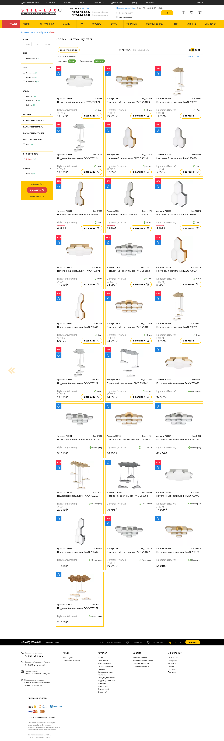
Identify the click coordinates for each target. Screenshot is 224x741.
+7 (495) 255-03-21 (89, 14)
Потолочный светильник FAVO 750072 (177, 495)
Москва (85, 8)
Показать (35, 190)
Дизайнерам (117, 2)
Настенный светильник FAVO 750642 (77, 552)
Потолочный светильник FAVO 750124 (78, 439)
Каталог (13, 24)
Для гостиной (103, 689)
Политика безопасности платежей (41, 717)
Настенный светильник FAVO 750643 (77, 214)
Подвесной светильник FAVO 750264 (127, 495)
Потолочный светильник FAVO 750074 (78, 102)
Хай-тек (30, 105)
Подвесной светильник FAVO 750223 (176, 102)
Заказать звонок (52, 642)
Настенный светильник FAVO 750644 (127, 214)
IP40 (29, 144)
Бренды (134, 2)
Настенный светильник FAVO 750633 (127, 158)
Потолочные (32, 82)
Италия (30, 174)
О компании (175, 652)
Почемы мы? (173, 658)
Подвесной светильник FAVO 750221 (176, 327)
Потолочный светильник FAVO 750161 (128, 327)
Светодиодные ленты (106, 677)
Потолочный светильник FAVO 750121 (177, 552)
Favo (71, 61)
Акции (66, 652)
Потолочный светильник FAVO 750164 (177, 439)
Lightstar (44, 32)
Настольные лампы (106, 666)
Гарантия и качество (141, 663)
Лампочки (102, 675)
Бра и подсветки (104, 663)
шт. (175, 642)
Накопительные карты (72, 660)
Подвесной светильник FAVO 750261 (77, 608)
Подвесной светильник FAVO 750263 (77, 495)
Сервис (137, 652)
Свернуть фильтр (68, 49)
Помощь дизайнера (141, 666)
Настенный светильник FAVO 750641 (77, 327)
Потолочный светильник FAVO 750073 (177, 383)
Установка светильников (143, 660)
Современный (33, 101)
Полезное (172, 669)
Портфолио (172, 660)
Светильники (33, 58)
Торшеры (102, 669)
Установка (99, 2)
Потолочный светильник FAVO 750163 (128, 439)
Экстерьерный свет (105, 672)
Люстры (101, 658)
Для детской (102, 686)
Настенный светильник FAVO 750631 (176, 270)
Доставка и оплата (30, 2)
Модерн (31, 96)
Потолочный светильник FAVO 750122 (128, 552)
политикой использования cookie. (42, 729)
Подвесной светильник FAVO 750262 (127, 383)
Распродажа (68, 658)
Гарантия (50, 2)
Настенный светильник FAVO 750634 (176, 158)
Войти (200, 2)
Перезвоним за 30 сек (126, 8)
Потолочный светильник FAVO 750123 (128, 102)
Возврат (67, 2)
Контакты (150, 2)
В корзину (89, 116)
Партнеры (172, 672)
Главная (25, 32)
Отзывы (82, 2)
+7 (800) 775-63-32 (89, 11)
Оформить (193, 642)
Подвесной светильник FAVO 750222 (77, 383)
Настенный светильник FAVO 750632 (176, 214)
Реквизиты (172, 663)
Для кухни (102, 683)
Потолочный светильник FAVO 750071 (78, 270)
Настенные (31, 73)
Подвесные (31, 77)
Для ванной (102, 692)
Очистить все (194, 57)
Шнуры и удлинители (106, 680)
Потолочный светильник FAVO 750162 (128, 270)
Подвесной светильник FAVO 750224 (77, 158)
